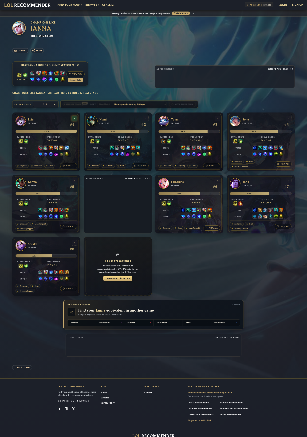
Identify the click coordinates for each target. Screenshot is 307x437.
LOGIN (283, 4)
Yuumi (175, 119)
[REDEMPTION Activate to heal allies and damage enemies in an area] (38, 73)
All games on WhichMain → (201, 420)
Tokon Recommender (230, 414)
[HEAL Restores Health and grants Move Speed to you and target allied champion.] (25, 75)
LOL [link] (27, 5)
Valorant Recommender (231, 402)
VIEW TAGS (77, 74)
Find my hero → (181, 13)
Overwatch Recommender (200, 414)
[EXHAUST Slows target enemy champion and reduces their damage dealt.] (163, 141)
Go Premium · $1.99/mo (118, 278)
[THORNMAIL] (270, 210)
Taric (245, 181)
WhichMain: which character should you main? (210, 392)
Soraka (32, 244)
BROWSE (92, 4)
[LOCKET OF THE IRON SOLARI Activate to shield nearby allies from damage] (61, 148)
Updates (105, 397)
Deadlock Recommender (200, 408)
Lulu (31, 119)
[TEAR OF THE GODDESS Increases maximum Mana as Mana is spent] (254, 148)
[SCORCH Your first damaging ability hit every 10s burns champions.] (56, 154)
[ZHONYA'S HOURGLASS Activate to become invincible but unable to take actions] (281, 148)
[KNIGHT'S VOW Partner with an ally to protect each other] (138, 148)
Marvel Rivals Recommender (234, 408)
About (104, 392)
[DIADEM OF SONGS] (265, 148)
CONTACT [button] (22, 50)
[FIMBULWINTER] (265, 210)
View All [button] (70, 166)
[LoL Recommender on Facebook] (60, 409)
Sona (245, 119)
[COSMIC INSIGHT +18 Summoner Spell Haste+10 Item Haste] (270, 216)
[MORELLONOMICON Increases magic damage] (199, 210)
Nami (103, 119)
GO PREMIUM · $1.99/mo (74, 401)
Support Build (75, 80)
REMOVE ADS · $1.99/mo (280, 69)
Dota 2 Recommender (198, 402)
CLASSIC (108, 4)
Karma (32, 181)
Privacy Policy (108, 402)
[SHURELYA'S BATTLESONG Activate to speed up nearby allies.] (44, 73)
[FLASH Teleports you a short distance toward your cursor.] (19, 75)
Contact (148, 392)
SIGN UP (297, 4)
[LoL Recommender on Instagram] (66, 409)
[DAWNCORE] (50, 73)
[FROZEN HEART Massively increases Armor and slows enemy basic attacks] (66, 148)
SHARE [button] (39, 50)
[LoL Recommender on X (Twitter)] (73, 409)
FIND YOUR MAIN (69, 4)
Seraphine (177, 181)
